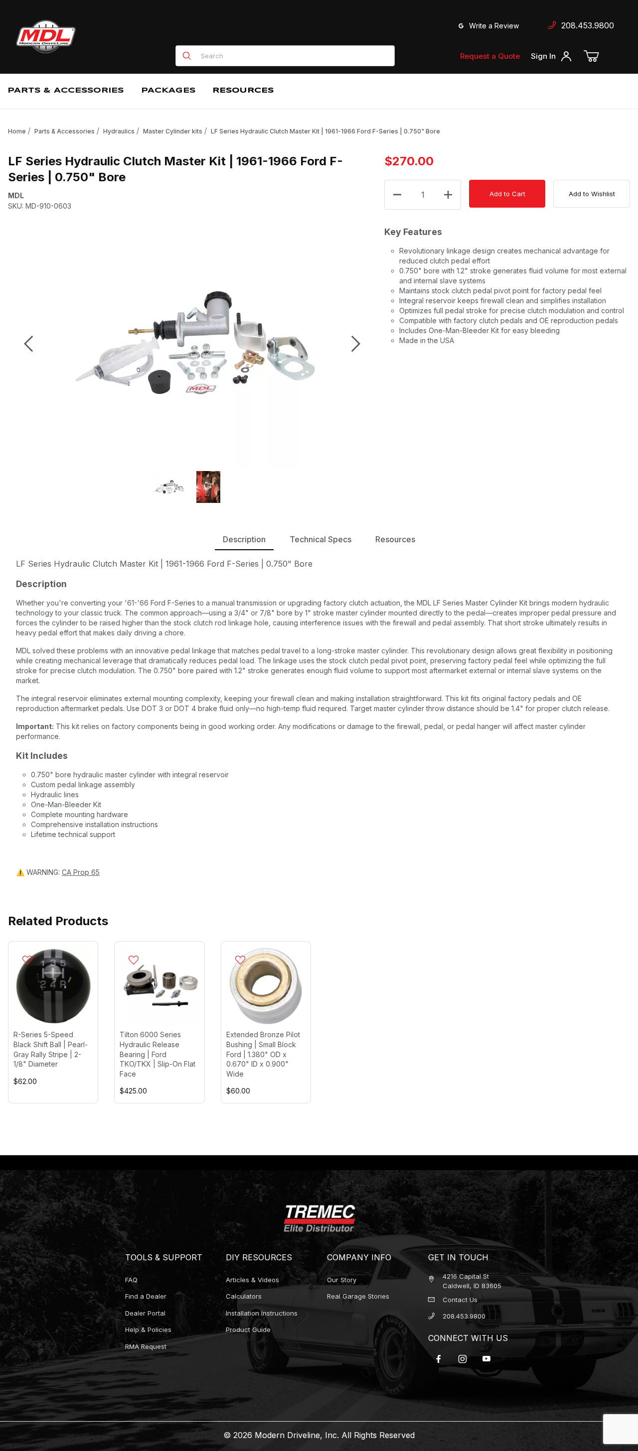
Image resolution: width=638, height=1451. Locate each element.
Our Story (341, 1280)
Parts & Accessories (64, 131)
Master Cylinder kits (172, 131)
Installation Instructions (262, 1313)
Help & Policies (148, 1329)
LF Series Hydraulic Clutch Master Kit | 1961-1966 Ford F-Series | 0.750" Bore (325, 131)
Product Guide (248, 1329)
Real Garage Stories (358, 1296)
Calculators (244, 1296)
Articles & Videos (252, 1280)
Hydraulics (119, 131)
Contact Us (460, 1300)
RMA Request (145, 1346)
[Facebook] (439, 1359)
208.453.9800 (585, 25)
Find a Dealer (411, 33)
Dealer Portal (145, 1313)
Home (17, 131)
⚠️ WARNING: (58, 872)
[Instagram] (462, 1359)
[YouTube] (486, 1359)
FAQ (131, 1280)
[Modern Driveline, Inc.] (90, 36)
